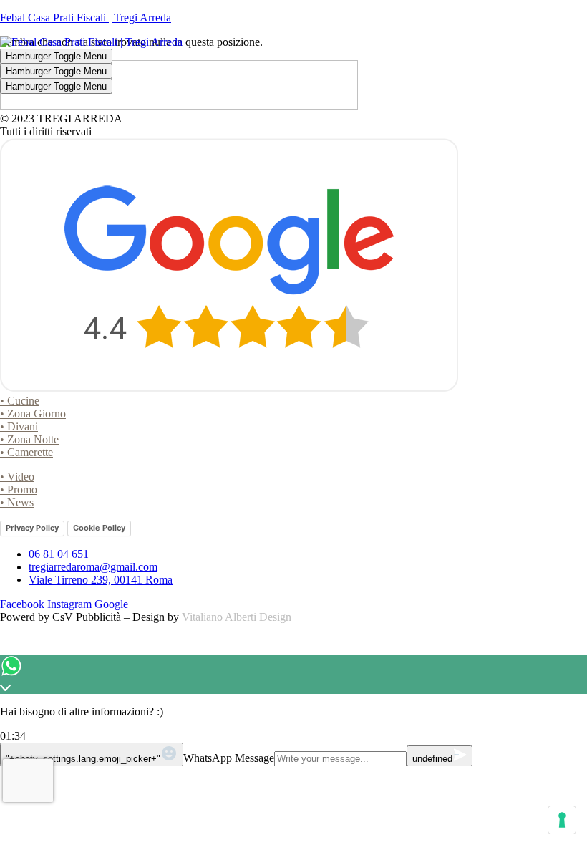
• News (17, 502)
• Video (17, 476)
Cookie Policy (99, 528)
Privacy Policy (32, 528)
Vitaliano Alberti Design (236, 617)
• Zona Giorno (33, 413)
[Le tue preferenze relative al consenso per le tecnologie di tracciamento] (562, 820)
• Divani (19, 426)
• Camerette (26, 452)
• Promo (18, 489)
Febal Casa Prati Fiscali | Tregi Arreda (85, 17)
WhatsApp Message (228, 758)
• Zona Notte (29, 439)
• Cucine (19, 401)
